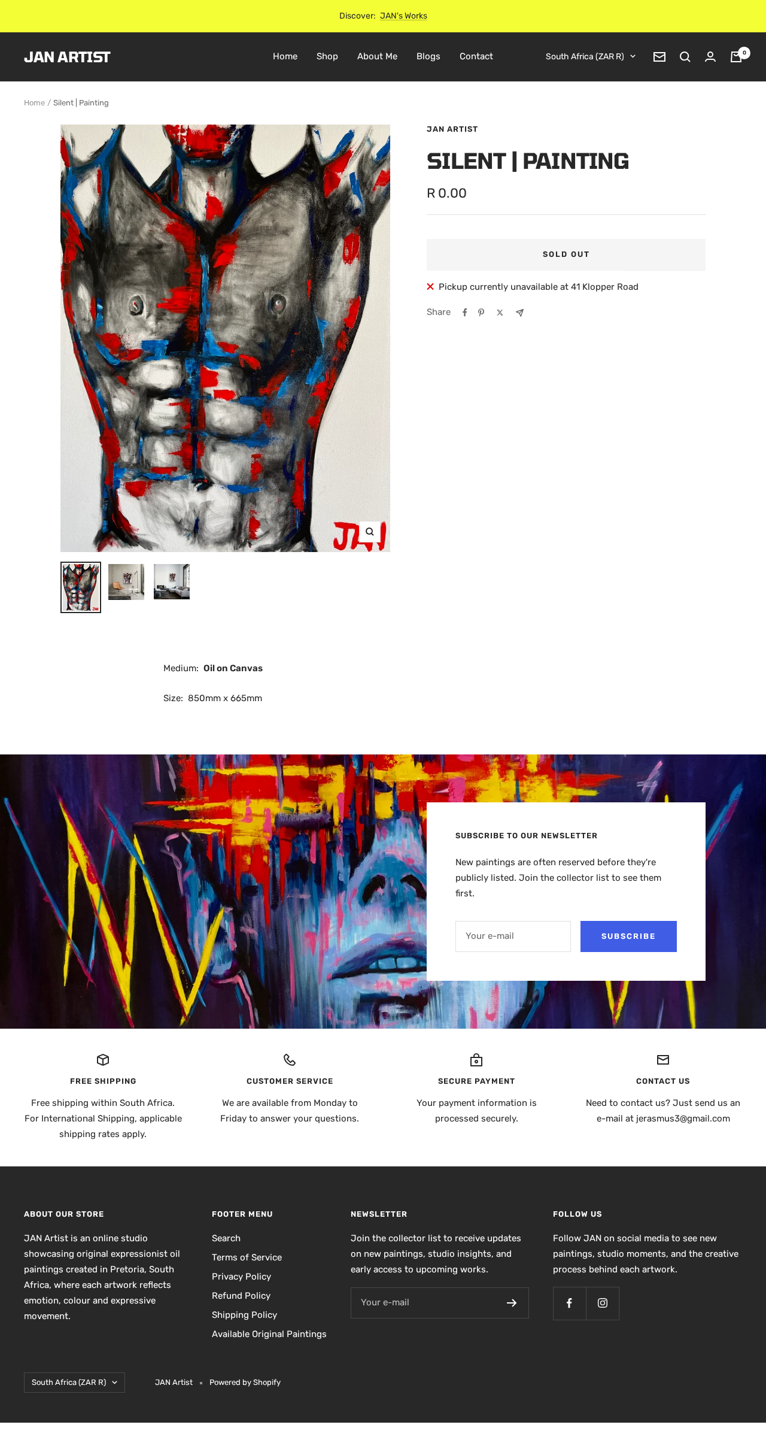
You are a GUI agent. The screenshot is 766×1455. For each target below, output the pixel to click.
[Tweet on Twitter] (500, 312)
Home (285, 56)
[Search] (685, 56)
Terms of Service (247, 1257)
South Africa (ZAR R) (585, 56)
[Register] (512, 1303)
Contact (476, 56)
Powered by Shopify (245, 1382)
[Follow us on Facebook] (569, 1303)
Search (226, 1238)
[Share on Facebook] (465, 312)
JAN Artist (452, 129)
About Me (377, 56)
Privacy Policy (241, 1276)
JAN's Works (403, 16)
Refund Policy (241, 1295)
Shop (327, 56)
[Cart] (736, 56)
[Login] (710, 56)
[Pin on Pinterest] (481, 312)
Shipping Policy (244, 1315)
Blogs (428, 56)
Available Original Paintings (269, 1334)
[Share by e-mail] (520, 313)
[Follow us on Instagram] (602, 1303)
